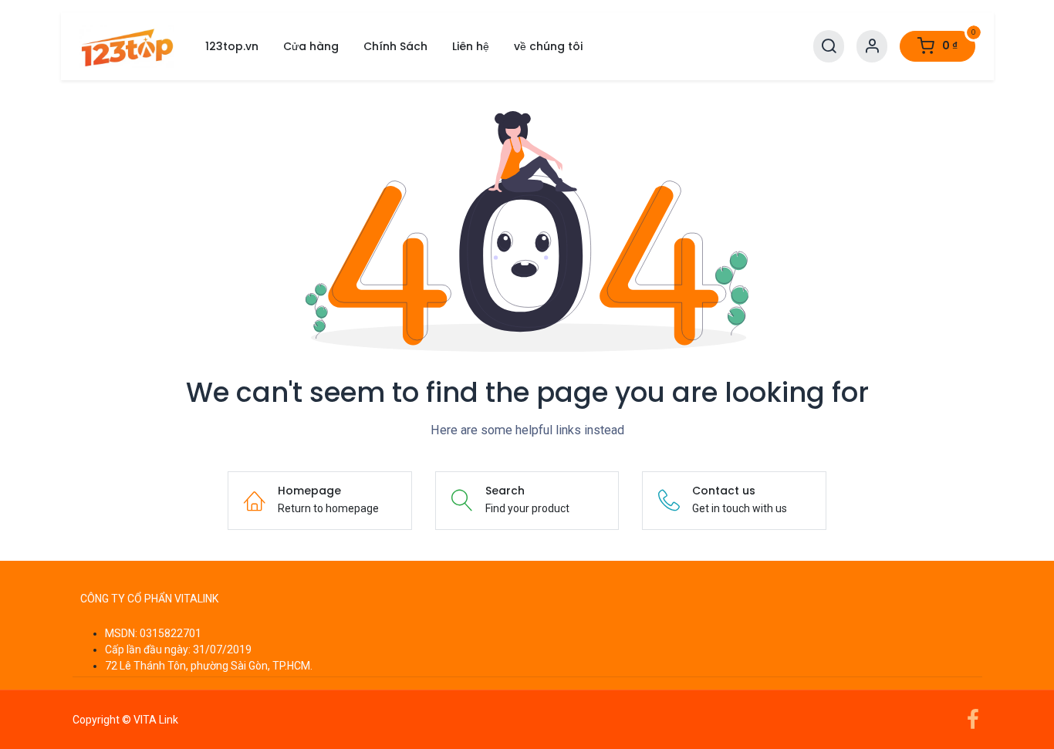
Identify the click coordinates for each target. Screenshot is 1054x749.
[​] (527, 576)
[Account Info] (871, 46)
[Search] (828, 46)
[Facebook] (973, 719)
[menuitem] (232, 46)
